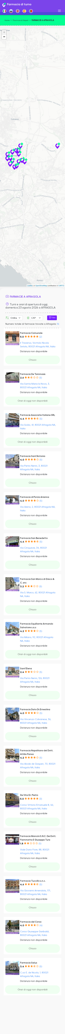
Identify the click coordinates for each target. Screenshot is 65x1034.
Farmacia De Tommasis (32, 374)
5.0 (22, 337)
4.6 (22, 884)
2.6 (22, 378)
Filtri (53, 318)
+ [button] (4, 32)
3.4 (22, 966)
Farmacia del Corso (30, 922)
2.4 (22, 672)
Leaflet (29, 285)
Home (7, 20)
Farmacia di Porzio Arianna (34, 497)
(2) (40, 337)
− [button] (4, 37)
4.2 (22, 631)
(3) (40, 799)
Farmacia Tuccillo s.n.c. (33, 881)
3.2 (22, 586)
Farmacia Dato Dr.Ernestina (35, 709)
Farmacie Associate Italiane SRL (37, 415)
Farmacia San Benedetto (34, 538)
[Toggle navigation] (59, 10)
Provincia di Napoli (20, 20)
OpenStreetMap (41, 285)
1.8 (21, 843)
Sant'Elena (26, 668)
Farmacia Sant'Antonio (32, 456)
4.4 (22, 419)
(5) (40, 378)
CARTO (61, 285)
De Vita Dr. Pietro (29, 795)
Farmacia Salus (28, 963)
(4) (40, 925)
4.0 (22, 460)
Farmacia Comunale (31, 333)
